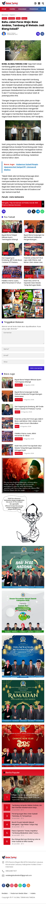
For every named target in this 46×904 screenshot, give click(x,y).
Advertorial (6, 230)
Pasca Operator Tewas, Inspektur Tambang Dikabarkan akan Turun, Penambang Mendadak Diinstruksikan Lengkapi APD (26, 832)
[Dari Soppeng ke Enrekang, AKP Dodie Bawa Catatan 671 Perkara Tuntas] (12, 249)
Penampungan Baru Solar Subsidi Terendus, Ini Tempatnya (24, 815)
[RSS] (28, 885)
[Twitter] (34, 211)
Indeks (33, 893)
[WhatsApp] (42, 211)
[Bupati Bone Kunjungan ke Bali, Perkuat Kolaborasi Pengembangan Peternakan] (34, 226)
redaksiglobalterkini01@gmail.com (19, 875)
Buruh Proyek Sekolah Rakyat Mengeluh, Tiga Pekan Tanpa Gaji (25, 823)
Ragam (24, 18)
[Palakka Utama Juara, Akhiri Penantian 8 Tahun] (12, 272)
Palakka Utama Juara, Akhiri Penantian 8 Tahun (11, 282)
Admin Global (11, 33)
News (27, 253)
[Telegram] (38, 211)
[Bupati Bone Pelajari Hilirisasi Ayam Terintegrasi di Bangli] (12, 226)
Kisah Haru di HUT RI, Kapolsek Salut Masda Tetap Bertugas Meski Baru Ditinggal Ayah (32, 283)
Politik (18, 18)
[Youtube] (16, 885)
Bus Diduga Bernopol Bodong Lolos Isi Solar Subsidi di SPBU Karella (26, 840)
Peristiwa (11, 18)
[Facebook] (29, 211)
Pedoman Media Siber (19, 893)
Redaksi (5, 893)
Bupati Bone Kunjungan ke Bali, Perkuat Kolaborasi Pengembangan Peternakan (34, 237)
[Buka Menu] (39, 3)
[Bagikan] (42, 34)
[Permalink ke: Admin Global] (4, 34)
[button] (35, 3)
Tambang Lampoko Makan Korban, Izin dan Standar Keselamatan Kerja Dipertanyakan (27, 806)
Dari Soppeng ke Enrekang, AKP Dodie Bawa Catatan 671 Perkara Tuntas (12, 260)
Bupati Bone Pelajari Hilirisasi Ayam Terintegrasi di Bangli (10, 237)
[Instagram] (12, 885)
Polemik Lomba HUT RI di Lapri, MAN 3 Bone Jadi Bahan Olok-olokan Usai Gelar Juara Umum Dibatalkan (33, 260)
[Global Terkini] (10, 3)
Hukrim (4, 18)
